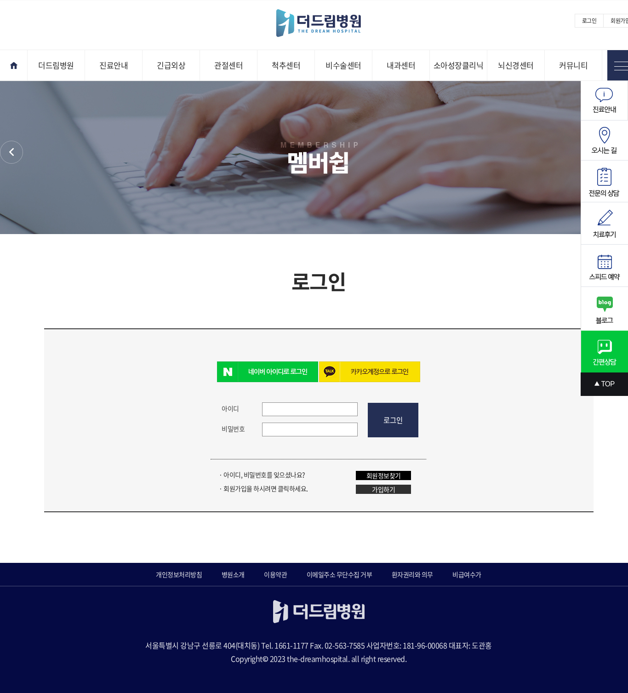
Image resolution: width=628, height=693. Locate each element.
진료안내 (113, 65)
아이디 (230, 408)
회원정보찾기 (383, 475)
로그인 (589, 21)
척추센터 (286, 65)
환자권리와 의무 (412, 574)
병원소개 (233, 574)
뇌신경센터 (516, 65)
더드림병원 (56, 65)
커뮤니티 (573, 65)
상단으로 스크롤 (604, 384)
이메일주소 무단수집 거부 (339, 574)
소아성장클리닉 (459, 65)
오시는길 (604, 140)
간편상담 (604, 351)
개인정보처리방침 (179, 574)
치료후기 (604, 223)
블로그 (604, 309)
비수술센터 (343, 65)
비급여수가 (466, 574)
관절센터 (228, 65)
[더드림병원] (325, 23)
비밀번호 (233, 428)
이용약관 (275, 574)
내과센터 (401, 65)
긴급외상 (171, 65)
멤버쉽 (11, 152)
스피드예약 (604, 266)
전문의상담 (604, 181)
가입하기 (383, 489)
